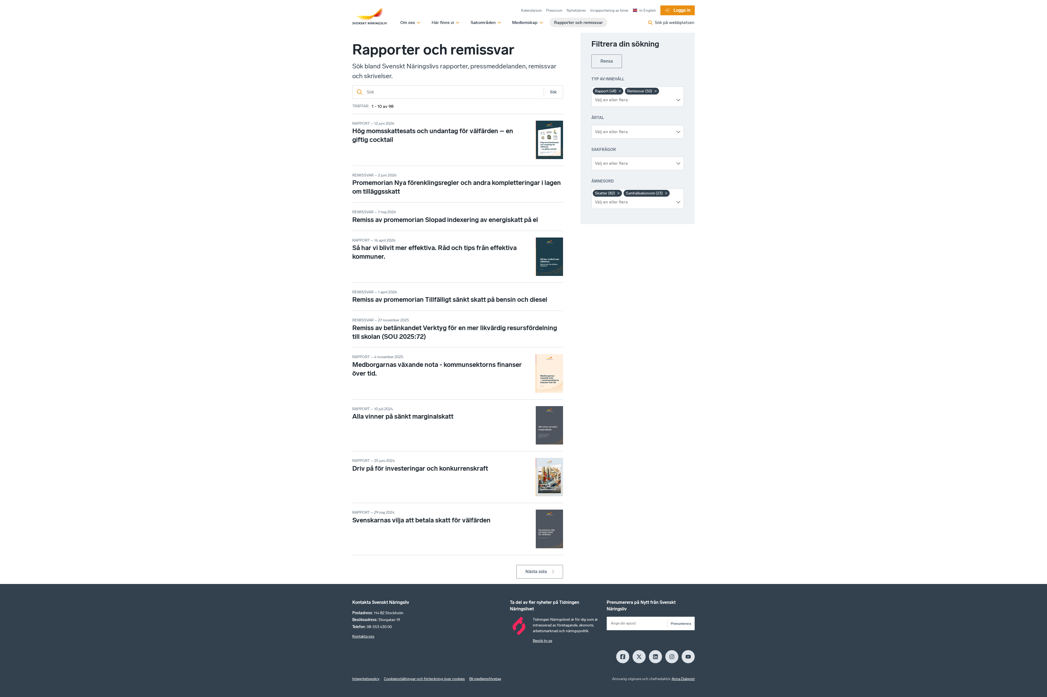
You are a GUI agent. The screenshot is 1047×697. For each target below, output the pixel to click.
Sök (553, 92)
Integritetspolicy (366, 679)
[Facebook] (622, 656)
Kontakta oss (363, 636)
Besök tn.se (542, 640)
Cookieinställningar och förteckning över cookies (424, 679)
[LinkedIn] (655, 656)
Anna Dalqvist (683, 679)
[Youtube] (688, 656)
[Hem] (369, 16)
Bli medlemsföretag (485, 679)
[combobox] (633, 100)
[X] (639, 656)
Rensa (606, 61)
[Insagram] (671, 656)
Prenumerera (681, 624)
